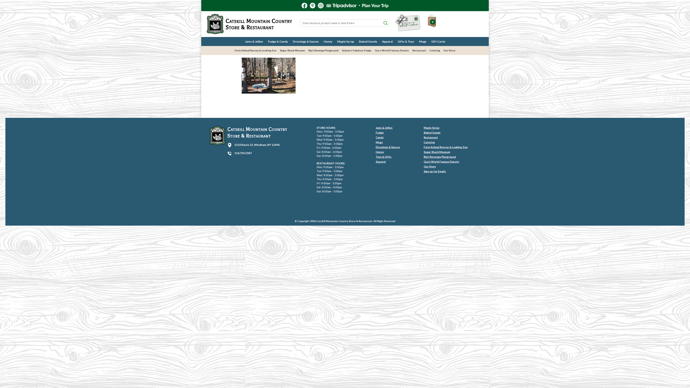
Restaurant (419, 50)
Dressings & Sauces (306, 41)
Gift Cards (438, 41)
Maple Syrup (345, 41)
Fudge (380, 132)
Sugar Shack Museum (292, 50)
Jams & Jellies (254, 41)
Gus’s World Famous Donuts (392, 50)
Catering (434, 50)
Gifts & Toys (406, 41)
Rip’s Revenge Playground (323, 50)
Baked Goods (368, 41)
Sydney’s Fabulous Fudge (356, 50)
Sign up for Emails (435, 171)
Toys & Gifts (383, 156)
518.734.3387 (243, 153)
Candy (380, 137)
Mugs (422, 41)
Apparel (387, 41)
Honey (328, 41)
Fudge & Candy (278, 41)
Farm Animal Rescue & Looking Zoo (256, 50)
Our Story (449, 50)
